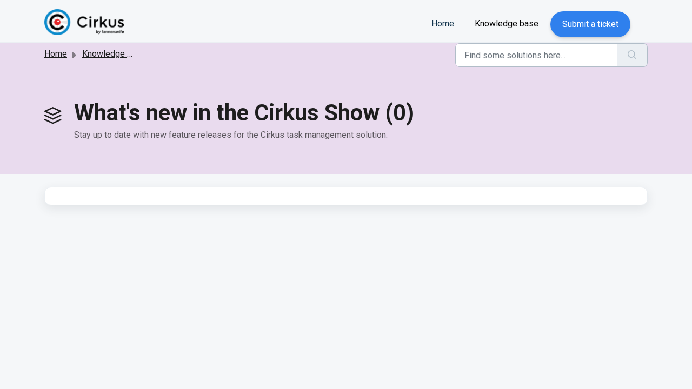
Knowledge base (506, 23)
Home (442, 23)
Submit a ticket (590, 24)
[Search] (632, 55)
